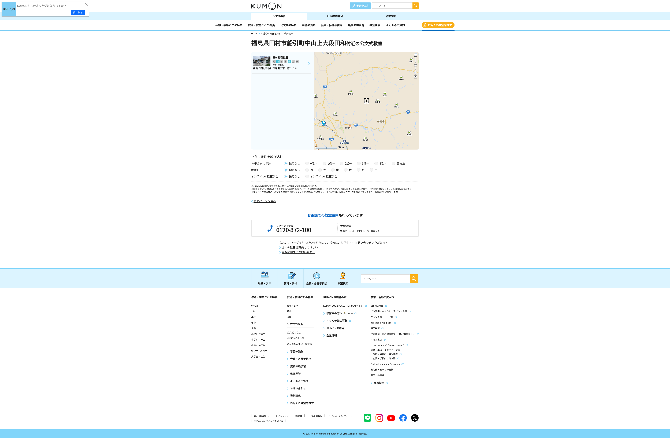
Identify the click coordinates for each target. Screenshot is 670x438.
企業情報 (391, 16)
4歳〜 (382, 163)
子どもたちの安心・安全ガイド (268, 421)
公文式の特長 (288, 25)
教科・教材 (290, 283)
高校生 (401, 163)
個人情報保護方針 (262, 416)
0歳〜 (313, 163)
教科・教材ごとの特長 (261, 25)
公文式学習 (279, 16)
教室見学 (375, 25)
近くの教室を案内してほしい (300, 247)
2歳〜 (348, 163)
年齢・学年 (264, 283)
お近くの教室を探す (440, 25)
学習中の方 (362, 5)
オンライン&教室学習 (323, 176)
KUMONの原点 (335, 16)
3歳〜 (365, 163)
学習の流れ (308, 25)
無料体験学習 (356, 25)
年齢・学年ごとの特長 (228, 25)
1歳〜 (331, 163)
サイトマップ (282, 416)
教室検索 (343, 283)
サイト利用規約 (315, 416)
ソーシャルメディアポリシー (341, 416)
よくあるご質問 (395, 25)
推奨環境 (298, 416)
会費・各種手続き (331, 25)
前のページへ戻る (265, 201)
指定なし (294, 163)
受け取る (77, 12)
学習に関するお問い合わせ (298, 252)
